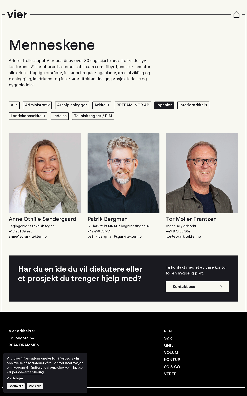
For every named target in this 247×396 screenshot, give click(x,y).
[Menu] (236, 15)
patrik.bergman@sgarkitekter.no (115, 236)
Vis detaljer (15, 378)
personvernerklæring (28, 372)
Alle (14, 105)
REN (168, 331)
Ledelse (60, 116)
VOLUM (171, 353)
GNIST (170, 345)
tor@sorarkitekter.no (183, 236)
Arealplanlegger (72, 105)
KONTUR (172, 360)
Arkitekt (101, 105)
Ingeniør (164, 105)
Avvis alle (35, 386)
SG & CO (172, 367)
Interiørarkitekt (193, 105)
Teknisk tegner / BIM (93, 116)
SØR (168, 338)
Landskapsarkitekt (28, 116)
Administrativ (37, 105)
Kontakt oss (184, 287)
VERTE (170, 374)
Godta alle (15, 386)
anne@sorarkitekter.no (28, 236)
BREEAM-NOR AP (133, 105)
